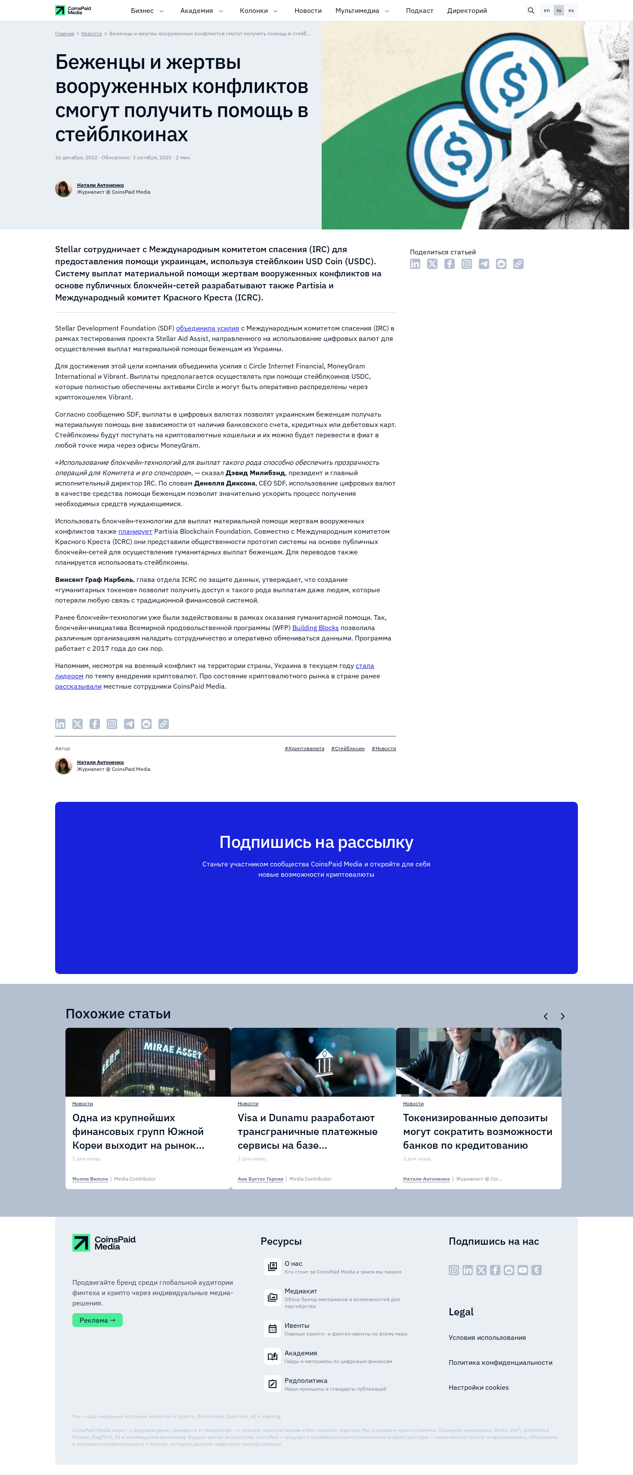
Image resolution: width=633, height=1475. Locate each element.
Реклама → (97, 1320)
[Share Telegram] (484, 264)
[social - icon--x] (481, 1270)
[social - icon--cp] (536, 1270)
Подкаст (420, 10)
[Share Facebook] (449, 264)
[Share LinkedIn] (415, 264)
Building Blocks (315, 627)
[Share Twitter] (432, 264)
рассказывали (78, 686)
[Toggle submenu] (161, 10)
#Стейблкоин (348, 748)
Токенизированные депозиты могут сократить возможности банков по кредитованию (477, 1131)
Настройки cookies (479, 1387)
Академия (196, 10)
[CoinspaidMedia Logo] (73, 10)
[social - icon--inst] (454, 1270)
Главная (64, 33)
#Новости (384, 748)
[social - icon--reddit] (509, 1270)
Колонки (254, 10)
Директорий (467, 10)
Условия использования (487, 1337)
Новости (308, 10)
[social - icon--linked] (467, 1270)
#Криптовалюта (304, 748)
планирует (135, 531)
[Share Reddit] (501, 264)
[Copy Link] (518, 264)
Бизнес (142, 10)
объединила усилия (207, 328)
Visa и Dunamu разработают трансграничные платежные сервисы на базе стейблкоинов (308, 1131)
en (547, 10)
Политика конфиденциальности (500, 1362)
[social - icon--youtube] (523, 1270)
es (571, 10)
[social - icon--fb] (495, 1270)
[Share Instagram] (467, 264)
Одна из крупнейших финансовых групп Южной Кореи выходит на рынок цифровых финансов (138, 1131)
